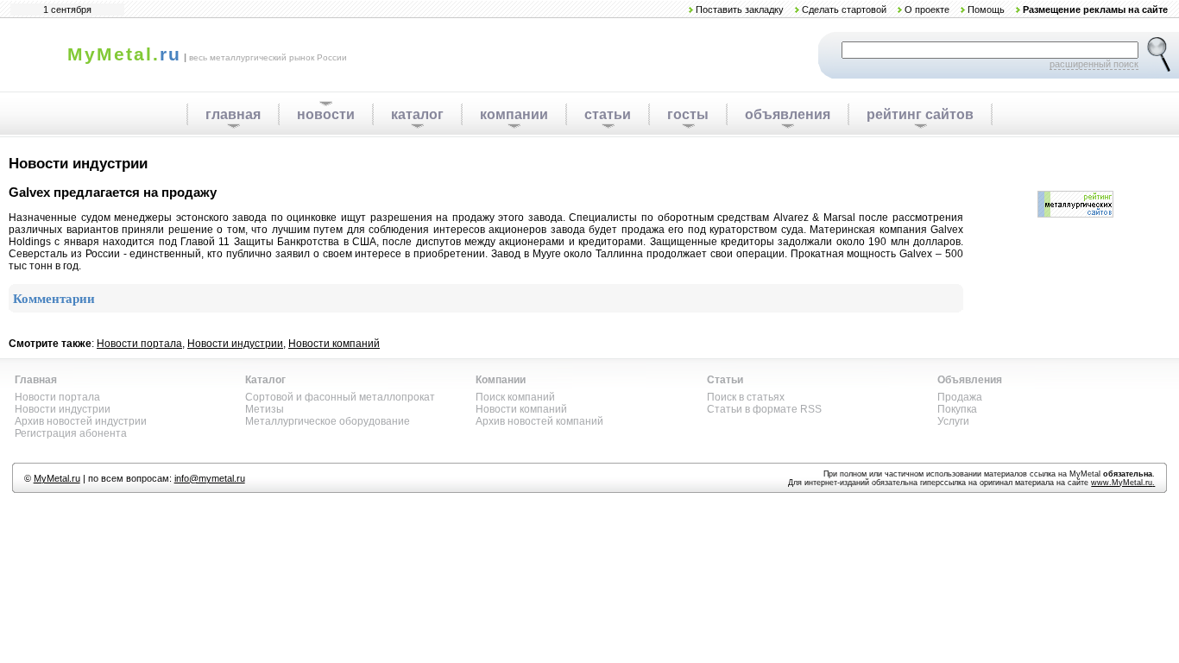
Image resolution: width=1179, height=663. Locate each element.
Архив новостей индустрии (81, 421)
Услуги (953, 421)
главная (233, 114)
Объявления (969, 380)
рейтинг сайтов (920, 114)
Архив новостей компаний (539, 421)
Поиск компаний (515, 397)
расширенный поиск (1094, 64)
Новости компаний (334, 344)
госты (688, 114)
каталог (417, 114)
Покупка (957, 409)
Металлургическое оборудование (327, 421)
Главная (36, 380)
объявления (787, 114)
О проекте (927, 9)
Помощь (986, 9)
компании (514, 114)
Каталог (265, 380)
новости (326, 114)
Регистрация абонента (71, 433)
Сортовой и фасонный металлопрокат (340, 397)
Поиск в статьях (746, 397)
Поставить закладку (740, 9)
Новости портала (139, 344)
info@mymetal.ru (209, 478)
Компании (501, 380)
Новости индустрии (235, 344)
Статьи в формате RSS (764, 409)
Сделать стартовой (844, 9)
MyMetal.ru (57, 478)
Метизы (264, 409)
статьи (607, 114)
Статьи (725, 380)
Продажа (959, 397)
